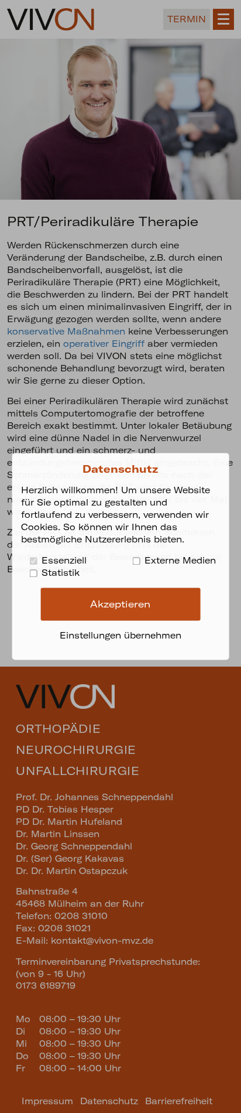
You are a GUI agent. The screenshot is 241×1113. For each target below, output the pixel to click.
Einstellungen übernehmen (120, 635)
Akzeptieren (120, 604)
